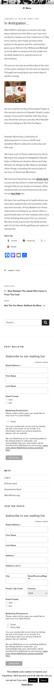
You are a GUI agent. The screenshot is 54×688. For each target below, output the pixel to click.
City (8, 576)
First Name (11, 376)
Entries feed (10, 483)
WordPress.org (12, 495)
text (10, 403)
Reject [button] (44, 680)
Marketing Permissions (17, 410)
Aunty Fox (33, 19)
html (11, 400)
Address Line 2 (13, 566)
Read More (27, 684)
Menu (28, 8)
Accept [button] (33, 680)
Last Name (11, 386)
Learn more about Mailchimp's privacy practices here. (27, 447)
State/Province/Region (37, 577)
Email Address (13, 365)
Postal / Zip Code (14, 588)
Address (10, 555)
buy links (15, 193)
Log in (7, 477)
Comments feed (12, 489)
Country (32, 588)
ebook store (42, 178)
